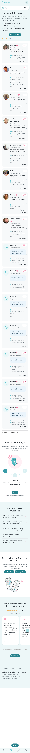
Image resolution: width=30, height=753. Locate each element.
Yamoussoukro (6, 676)
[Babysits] (6, 2)
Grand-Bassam (6, 678)
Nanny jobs (18, 668)
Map (16, 745)
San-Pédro (16, 674)
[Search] (3, 8)
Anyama (17, 676)
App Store (10, 572)
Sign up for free (15, 34)
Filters (26, 8)
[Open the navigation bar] (26, 2)
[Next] (27, 630)
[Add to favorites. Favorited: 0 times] (25, 67)
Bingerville (14, 678)
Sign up (15, 492)
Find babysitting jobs (8, 668)
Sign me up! (15, 655)
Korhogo (9, 674)
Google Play (21, 572)
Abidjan (4, 674)
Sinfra (12, 676)
